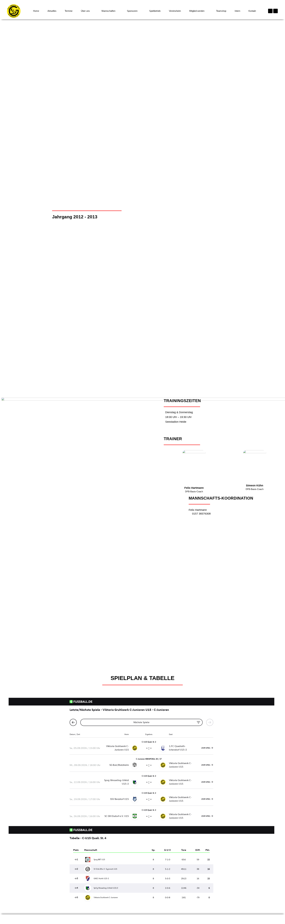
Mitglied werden (196, 11)
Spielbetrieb (154, 11)
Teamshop (221, 11)
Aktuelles (52, 11)
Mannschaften (108, 11)
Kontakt (252, 11)
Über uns (85, 11)
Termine (68, 11)
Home (36, 11)
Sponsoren (132, 11)
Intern (237, 11)
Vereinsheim (175, 11)
